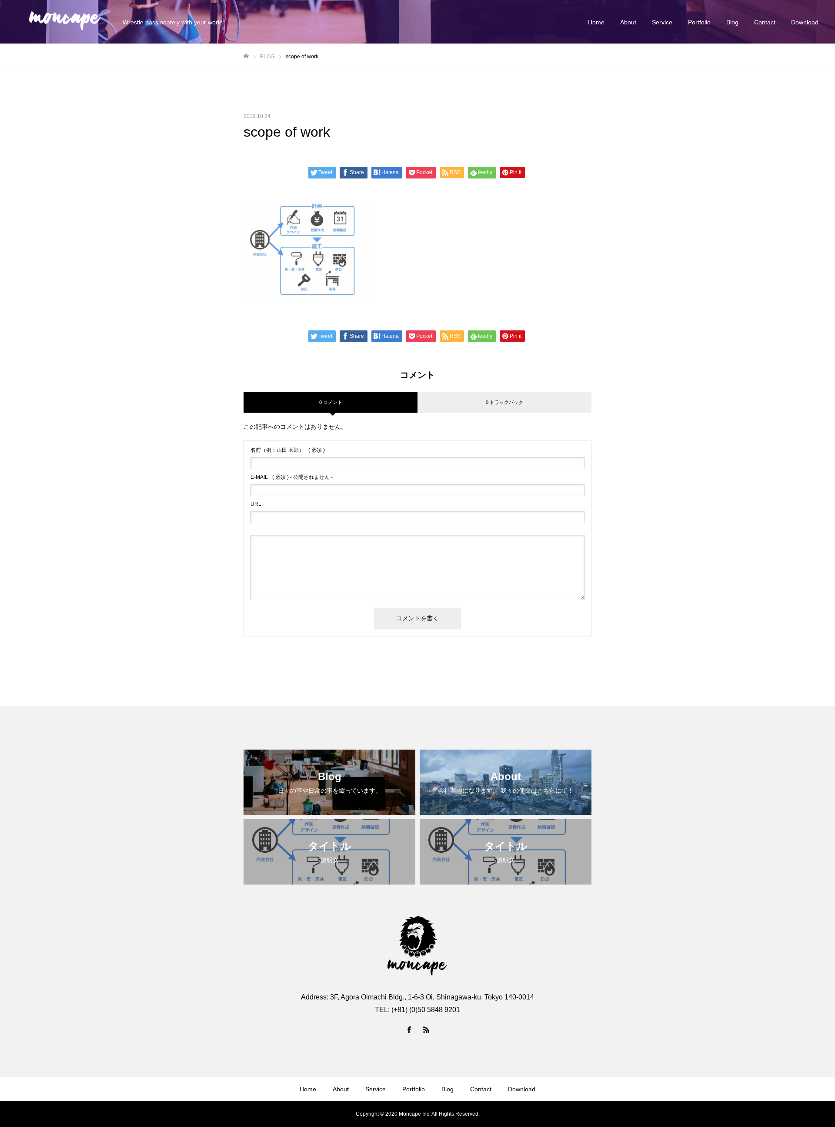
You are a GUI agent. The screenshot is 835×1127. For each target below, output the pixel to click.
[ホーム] (246, 56)
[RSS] (426, 1029)
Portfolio (699, 22)
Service (662, 22)
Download (804, 22)
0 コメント (330, 402)
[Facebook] (408, 1029)
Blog (732, 22)
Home (596, 22)
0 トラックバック (504, 402)
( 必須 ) (287, 450)
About (628, 22)
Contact (764, 22)
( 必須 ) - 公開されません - (291, 477)
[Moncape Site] (64, 22)
